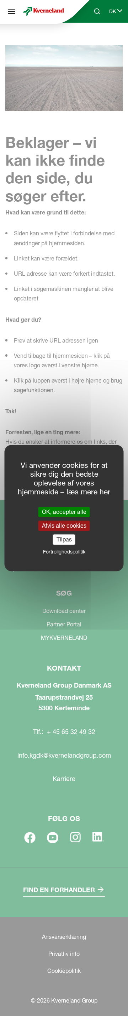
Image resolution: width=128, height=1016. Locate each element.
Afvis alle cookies (64, 525)
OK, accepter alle (64, 511)
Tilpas (64, 539)
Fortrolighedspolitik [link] (64, 552)
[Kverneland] (43, 11)
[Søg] (11, 11)
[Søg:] (92, 38)
